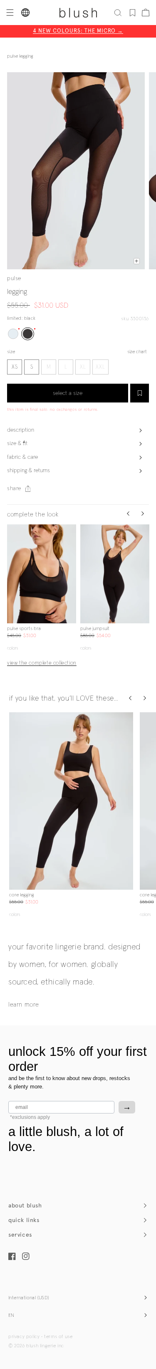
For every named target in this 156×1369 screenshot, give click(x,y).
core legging (21, 895)
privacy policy (24, 1336)
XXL (100, 367)
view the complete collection (42, 663)
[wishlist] (132, 12)
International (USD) (29, 1298)
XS (15, 367)
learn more (23, 1005)
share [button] (14, 488)
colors (12, 648)
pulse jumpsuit (94, 628)
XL (83, 367)
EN (11, 1315)
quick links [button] (24, 1220)
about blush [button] (25, 1205)
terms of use (58, 1336)
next (71, 574)
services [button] (20, 1234)
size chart (137, 351)
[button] (9, 12)
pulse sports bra (24, 628)
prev (12, 574)
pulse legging (20, 56)
